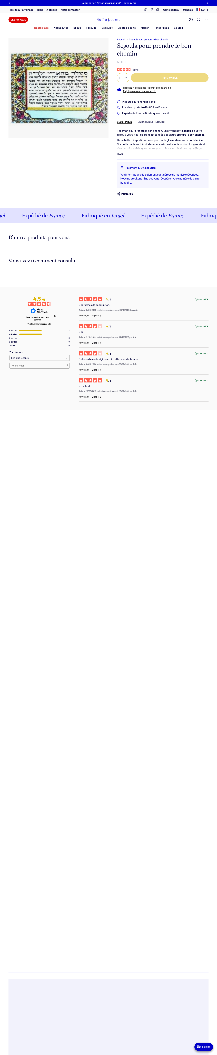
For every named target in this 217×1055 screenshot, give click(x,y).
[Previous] (10, 3)
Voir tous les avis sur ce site (39, 324)
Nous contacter (70, 9)
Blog (40, 9)
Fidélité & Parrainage (21, 9)
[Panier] (206, 19)
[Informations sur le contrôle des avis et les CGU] (54, 316)
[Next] (207, 3)
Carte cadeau (171, 9)
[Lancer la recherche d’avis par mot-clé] (67, 365)
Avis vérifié (203, 299)
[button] (61, 27)
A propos (51, 9)
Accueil (121, 39)
